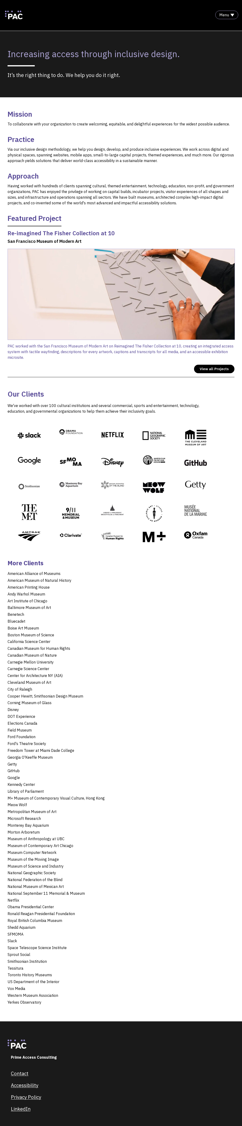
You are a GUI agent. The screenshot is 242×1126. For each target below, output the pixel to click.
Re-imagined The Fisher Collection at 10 (61, 233)
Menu (224, 15)
